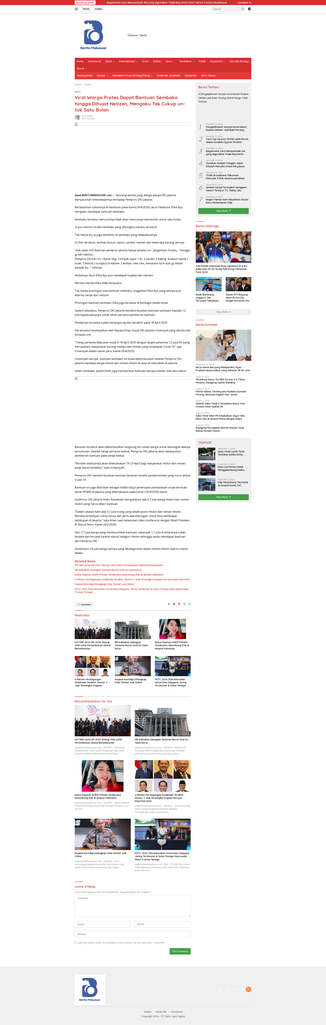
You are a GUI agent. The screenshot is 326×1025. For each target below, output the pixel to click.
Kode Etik (161, 1011)
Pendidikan (185, 61)
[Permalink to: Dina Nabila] (77, 117)
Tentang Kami (84, 75)
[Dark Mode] (249, 9)
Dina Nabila (87, 116)
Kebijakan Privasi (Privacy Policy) (131, 75)
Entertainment (127, 61)
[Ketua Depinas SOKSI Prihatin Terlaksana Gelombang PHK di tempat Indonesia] (173, 629)
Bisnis (109, 61)
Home (86, 8)
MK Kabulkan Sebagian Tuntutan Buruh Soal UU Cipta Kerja (108, 569)
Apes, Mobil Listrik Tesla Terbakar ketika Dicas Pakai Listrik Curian (231, 453)
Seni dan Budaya (239, 61)
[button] (242, 9)
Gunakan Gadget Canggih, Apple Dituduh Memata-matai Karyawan (235, 2)
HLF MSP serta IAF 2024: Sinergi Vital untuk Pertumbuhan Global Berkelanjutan (118, 565)
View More (222, 210)
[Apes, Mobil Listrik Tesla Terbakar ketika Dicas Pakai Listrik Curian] (206, 453)
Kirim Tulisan (208, 75)
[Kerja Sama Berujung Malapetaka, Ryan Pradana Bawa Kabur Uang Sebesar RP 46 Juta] (223, 345)
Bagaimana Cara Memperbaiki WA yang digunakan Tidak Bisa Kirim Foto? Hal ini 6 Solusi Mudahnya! (124, 2)
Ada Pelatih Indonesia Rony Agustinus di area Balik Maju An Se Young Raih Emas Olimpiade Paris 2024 (221, 268)
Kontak (101, 75)
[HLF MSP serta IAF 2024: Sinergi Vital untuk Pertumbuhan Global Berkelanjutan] (93, 629)
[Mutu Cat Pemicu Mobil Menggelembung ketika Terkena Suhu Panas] (206, 469)
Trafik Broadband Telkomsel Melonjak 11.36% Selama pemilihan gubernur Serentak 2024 (225, 177)
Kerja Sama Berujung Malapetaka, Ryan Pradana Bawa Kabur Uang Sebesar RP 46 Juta (223, 369)
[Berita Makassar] (94, 35)
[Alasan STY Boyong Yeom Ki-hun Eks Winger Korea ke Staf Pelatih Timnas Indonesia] (238, 284)
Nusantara (216, 61)
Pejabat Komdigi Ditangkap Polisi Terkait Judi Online (104, 584)
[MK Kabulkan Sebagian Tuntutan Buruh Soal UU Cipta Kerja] (133, 629)
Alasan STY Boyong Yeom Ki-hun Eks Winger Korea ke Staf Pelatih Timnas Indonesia (238, 297)
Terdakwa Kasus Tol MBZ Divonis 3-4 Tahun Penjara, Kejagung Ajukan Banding (220, 381)
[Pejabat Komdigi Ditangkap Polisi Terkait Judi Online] (133, 666)
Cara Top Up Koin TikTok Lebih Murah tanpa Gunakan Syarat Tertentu (227, 140)
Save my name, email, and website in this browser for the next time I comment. (121, 942)
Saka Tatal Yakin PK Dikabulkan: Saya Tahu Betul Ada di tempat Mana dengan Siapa (220, 417)
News (169, 61)
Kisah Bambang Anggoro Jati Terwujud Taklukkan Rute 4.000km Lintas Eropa (207, 297)
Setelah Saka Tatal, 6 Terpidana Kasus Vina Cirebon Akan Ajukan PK (220, 405)
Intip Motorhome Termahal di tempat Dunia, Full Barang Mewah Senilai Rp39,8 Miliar (233, 484)
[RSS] (248, 990)
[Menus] (77, 9)
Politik (202, 61)
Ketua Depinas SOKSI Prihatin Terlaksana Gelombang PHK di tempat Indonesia (119, 574)
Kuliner (157, 61)
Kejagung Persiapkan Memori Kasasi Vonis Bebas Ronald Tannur (220, 429)
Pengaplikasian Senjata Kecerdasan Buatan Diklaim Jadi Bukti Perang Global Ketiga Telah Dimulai (226, 128)
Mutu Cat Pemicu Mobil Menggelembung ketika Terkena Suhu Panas (231, 468)
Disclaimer (191, 75)
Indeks (98, 8)
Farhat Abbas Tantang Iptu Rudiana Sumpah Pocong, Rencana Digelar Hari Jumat (221, 393)
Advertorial (94, 61)
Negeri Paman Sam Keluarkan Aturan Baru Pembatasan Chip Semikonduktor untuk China (227, 201)
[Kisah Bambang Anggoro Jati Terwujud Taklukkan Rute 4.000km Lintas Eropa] (208, 284)
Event (145, 61)
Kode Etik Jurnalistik (168, 75)
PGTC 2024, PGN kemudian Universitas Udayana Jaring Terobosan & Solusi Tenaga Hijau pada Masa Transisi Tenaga (131, 591)
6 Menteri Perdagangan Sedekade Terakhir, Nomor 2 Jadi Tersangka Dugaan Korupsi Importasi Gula (132, 579)
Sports (80, 68)
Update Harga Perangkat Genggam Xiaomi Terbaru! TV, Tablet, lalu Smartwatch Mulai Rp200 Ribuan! (226, 189)
